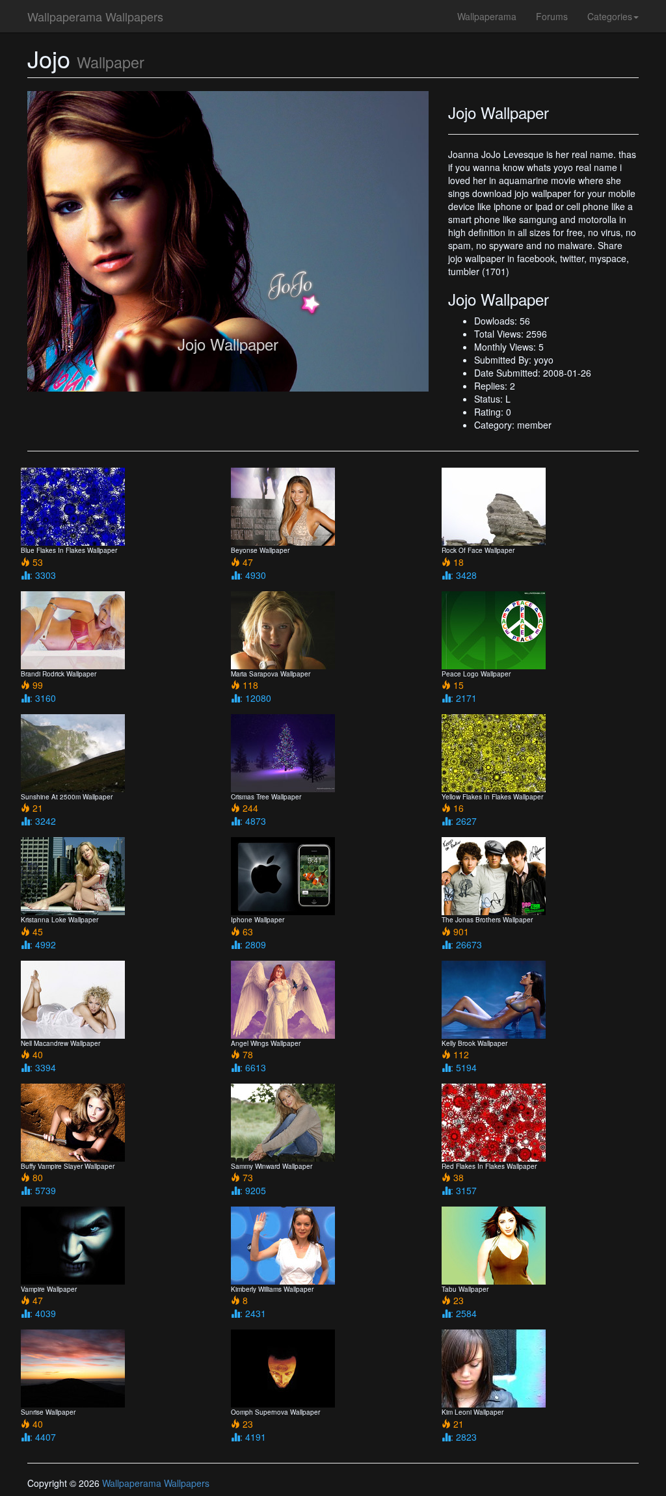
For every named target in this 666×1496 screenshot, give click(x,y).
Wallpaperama (486, 16)
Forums (552, 16)
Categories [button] (609, 16)
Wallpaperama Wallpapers (95, 16)
